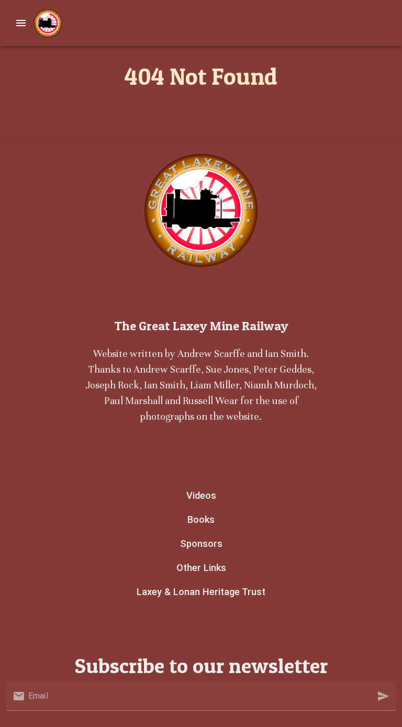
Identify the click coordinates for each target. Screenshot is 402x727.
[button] (383, 696)
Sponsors (201, 543)
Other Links (201, 567)
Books (201, 519)
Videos (201, 495)
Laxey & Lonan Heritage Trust (201, 591)
